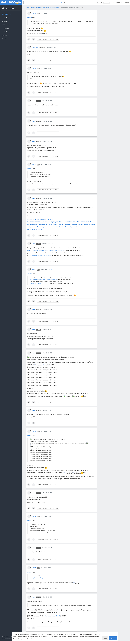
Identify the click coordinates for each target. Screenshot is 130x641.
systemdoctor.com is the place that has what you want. (60, 227)
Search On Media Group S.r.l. (11, 638)
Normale (47, 616)
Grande (58, 616)
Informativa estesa (38, 639)
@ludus (29, 17)
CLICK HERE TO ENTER (34, 229)
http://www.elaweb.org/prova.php (40, 578)
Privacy (3, 636)
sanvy (33, 101)
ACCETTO (113, 638)
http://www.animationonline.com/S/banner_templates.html (45, 250)
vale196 (34, 13)
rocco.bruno (35, 47)
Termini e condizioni (10, 636)
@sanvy (29, 169)
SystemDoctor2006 (46, 219)
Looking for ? (33, 219)
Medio (53, 616)
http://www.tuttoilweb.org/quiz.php (40, 255)
